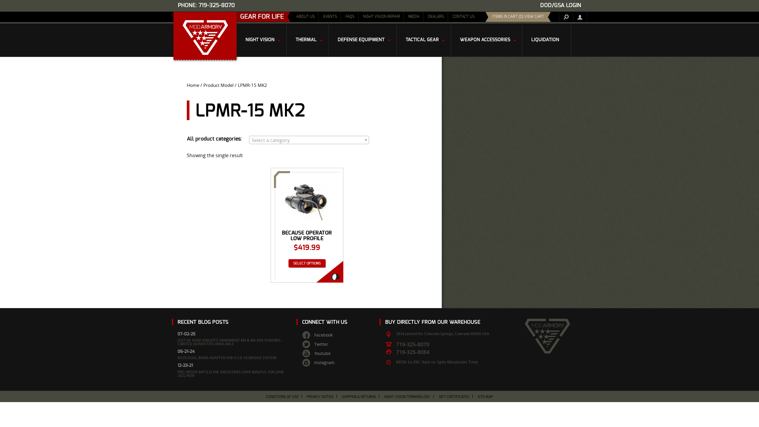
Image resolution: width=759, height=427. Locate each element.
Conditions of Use (282, 397)
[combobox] (309, 140)
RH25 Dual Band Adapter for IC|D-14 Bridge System (227, 357)
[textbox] (309, 140)
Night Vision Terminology (407, 397)
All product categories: (214, 139)
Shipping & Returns (359, 397)
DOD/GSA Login (560, 5)
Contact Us (463, 17)
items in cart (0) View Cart (518, 17)
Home (193, 85)
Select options (307, 263)
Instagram (324, 362)
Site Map (485, 397)
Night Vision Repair (381, 17)
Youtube (322, 353)
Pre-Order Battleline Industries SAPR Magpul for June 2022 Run (231, 373)
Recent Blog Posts (203, 322)
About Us (305, 17)
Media (414, 17)
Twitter (321, 344)
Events (330, 17)
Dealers (436, 17)
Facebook (323, 335)
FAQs (350, 17)
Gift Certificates (454, 397)
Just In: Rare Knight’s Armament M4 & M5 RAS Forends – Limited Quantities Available (230, 342)
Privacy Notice (320, 397)
